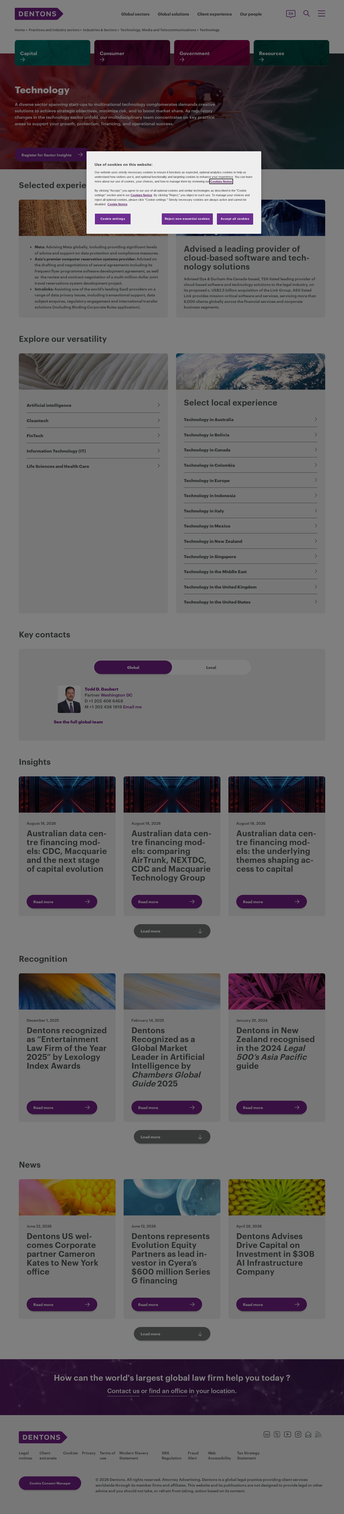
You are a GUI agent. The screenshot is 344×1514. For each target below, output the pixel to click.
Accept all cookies (235, 218)
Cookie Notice (117, 204)
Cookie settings (113, 218)
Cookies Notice (221, 181)
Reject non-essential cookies (187, 218)
